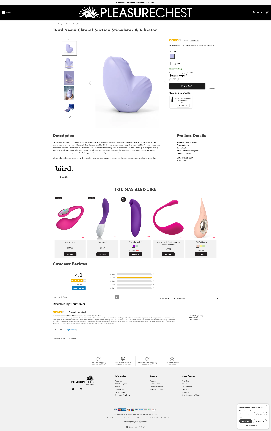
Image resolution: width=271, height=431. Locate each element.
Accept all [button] (245, 421)
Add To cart (189, 86)
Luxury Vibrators (77, 24)
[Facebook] (77, 388)
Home (54, 24)
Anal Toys (185, 392)
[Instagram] (81, 388)
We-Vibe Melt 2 (135, 242)
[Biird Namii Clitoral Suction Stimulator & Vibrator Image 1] (127, 83)
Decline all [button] (260, 421)
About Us (118, 381)
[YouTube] (73, 388)
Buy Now (70, 254)
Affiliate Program (121, 384)
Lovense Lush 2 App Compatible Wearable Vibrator (168, 243)
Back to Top (73, 338)
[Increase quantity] (178, 79)
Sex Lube (185, 389)
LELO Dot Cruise (201, 242)
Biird (66, 177)
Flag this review (71, 330)
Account (153, 381)
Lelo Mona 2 (102, 242)
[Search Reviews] (117, 297)
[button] (164, 83)
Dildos (184, 384)
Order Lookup (155, 384)
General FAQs (120, 389)
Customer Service (156, 386)
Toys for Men (187, 386)
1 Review (184, 41)
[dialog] (253, 416)
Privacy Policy (120, 392)
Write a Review (194, 41)
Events (117, 386)
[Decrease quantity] (170, 79)
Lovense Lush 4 (70, 242)
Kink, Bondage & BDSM (191, 395)
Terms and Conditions (122, 395)
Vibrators (68, 24)
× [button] (266, 406)
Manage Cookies (156, 389)
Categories (61, 24)
